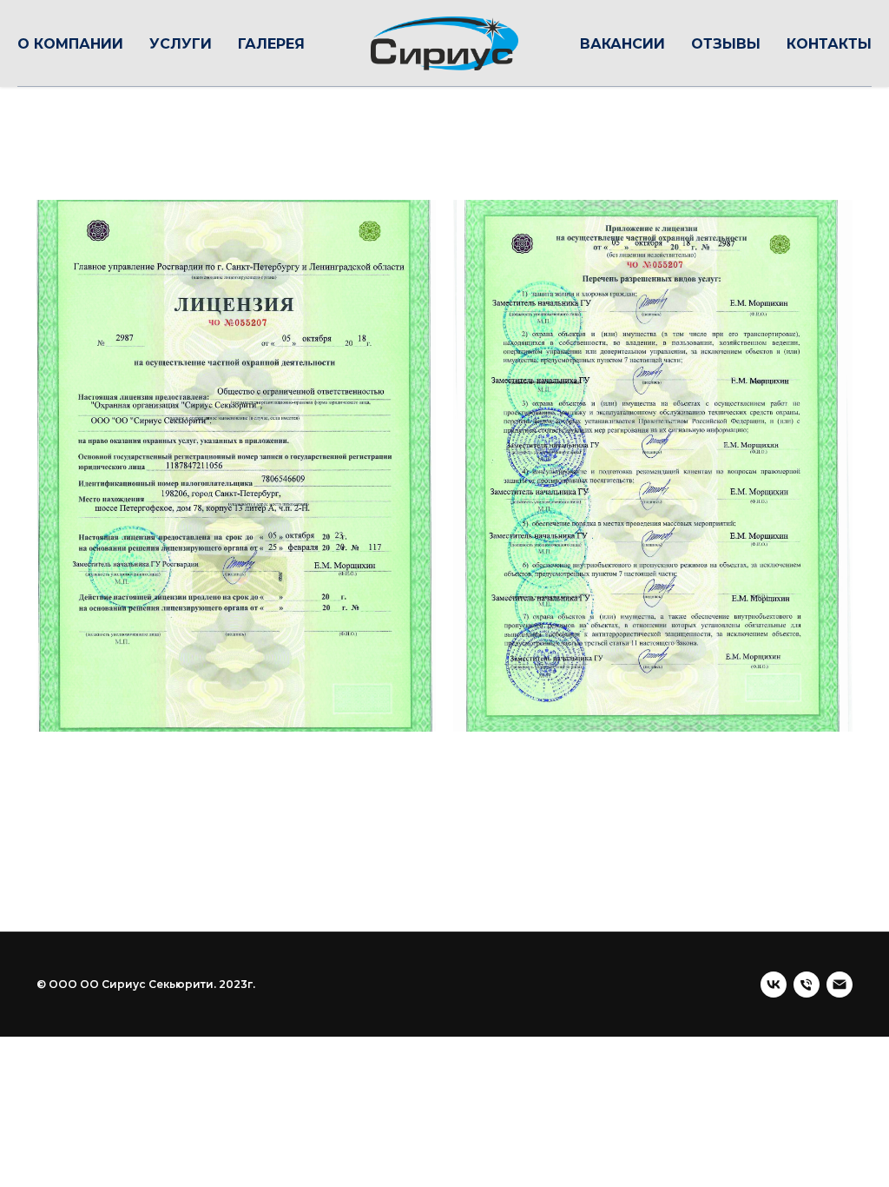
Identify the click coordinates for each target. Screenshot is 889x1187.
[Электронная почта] (839, 984)
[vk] (774, 984)
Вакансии (622, 44)
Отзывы (726, 44)
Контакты (829, 44)
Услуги (180, 44)
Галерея (271, 44)
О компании (70, 44)
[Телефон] (807, 984)
